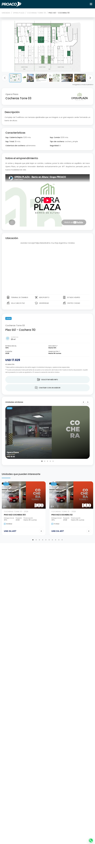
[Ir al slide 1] (41, 461)
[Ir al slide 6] (49, 539)
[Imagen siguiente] (90, 78)
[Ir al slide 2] (44, 461)
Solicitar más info (47, 379)
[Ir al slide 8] (55, 539)
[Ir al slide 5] (53, 461)
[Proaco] (11, 4)
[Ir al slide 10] (62, 539)
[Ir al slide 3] (47, 461)
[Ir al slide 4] (50, 461)
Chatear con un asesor (47, 387)
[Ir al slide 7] (52, 539)
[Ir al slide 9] (58, 539)
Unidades (6, 13)
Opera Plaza (18, 13)
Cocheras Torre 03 (36, 13)
